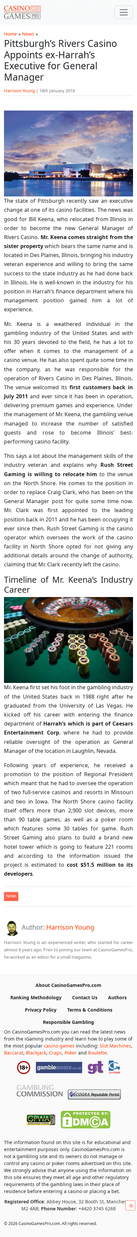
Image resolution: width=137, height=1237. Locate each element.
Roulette (97, 1053)
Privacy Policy (41, 1010)
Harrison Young (19, 91)
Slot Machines (115, 1046)
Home (10, 34)
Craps (55, 1053)
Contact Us (84, 997)
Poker (71, 1053)
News (28, 34)
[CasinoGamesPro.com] (22, 12)
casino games (59, 1046)
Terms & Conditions (89, 1010)
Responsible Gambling (68, 1022)
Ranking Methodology (36, 997)
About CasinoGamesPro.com (68, 985)
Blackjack (36, 1053)
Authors (117, 997)
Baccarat (13, 1053)
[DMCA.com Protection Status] (85, 1118)
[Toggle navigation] (123, 12)
